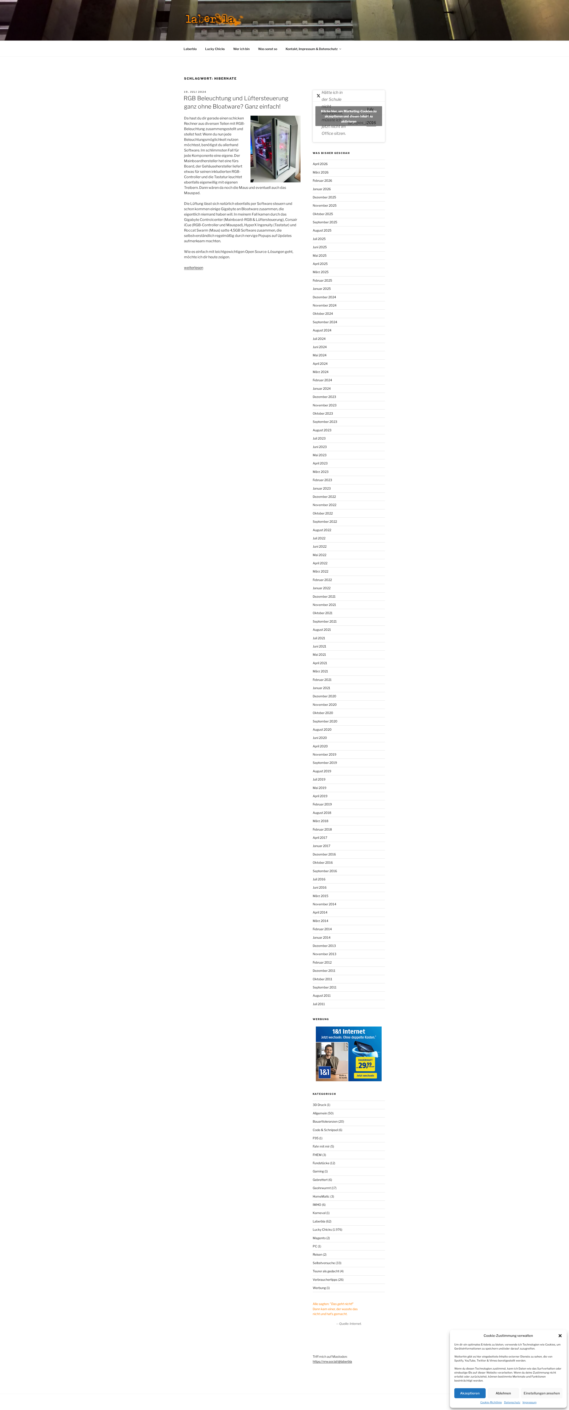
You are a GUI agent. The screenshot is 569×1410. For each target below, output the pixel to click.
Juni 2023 (320, 447)
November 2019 (324, 754)
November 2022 (324, 505)
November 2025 (325, 205)
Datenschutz (512, 1402)
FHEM (317, 1155)
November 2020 (325, 704)
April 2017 (320, 837)
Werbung (319, 1288)
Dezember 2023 (324, 397)
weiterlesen (193, 268)
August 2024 (322, 330)
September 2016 (325, 871)
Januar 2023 (322, 488)
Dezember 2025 (324, 197)
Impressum (530, 1402)
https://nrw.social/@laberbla (332, 1361)
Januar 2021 (321, 688)
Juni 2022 (320, 546)
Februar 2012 (322, 962)
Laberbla (190, 49)
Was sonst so (267, 49)
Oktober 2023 (323, 413)
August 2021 (322, 629)
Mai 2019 (319, 788)
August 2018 (322, 813)
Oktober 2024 (323, 313)
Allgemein (320, 1113)
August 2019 (322, 771)
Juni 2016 (320, 887)
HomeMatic (321, 1196)
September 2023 (325, 422)
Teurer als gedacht (326, 1271)
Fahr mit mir (321, 1146)
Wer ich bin (241, 49)
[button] (560, 1335)
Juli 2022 (319, 538)
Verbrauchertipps (325, 1279)
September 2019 (325, 763)
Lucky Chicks (215, 49)
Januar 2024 (322, 388)
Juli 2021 (319, 638)
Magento (319, 1238)
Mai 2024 (320, 355)
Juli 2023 (319, 438)
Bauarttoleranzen (325, 1121)
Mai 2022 (319, 555)
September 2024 (325, 322)
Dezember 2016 (324, 854)
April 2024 (320, 363)
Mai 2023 (320, 455)
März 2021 (320, 671)
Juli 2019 (319, 779)
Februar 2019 (322, 804)
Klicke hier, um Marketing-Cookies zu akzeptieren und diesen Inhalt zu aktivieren (349, 116)
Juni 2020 (320, 738)
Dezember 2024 (324, 297)
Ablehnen (503, 1393)
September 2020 (325, 721)
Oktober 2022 (323, 513)
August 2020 (322, 729)
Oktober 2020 (323, 713)
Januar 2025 (322, 288)
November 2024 (325, 305)
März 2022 (320, 571)
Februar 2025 (322, 280)
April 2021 (320, 663)
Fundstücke (321, 1163)
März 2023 (321, 472)
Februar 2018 (322, 829)
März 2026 (321, 172)
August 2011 (322, 995)
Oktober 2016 (323, 862)
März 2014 (320, 921)
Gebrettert (320, 1180)
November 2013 (324, 954)
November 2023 (325, 405)
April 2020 (320, 746)
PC (315, 1246)
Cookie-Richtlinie (491, 1402)
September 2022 (325, 521)
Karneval (319, 1213)
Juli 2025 (319, 239)
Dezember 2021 (324, 596)
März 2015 (320, 896)
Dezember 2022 (324, 496)
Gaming (318, 1171)
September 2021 (325, 621)
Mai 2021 (319, 654)
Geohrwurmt (322, 1188)
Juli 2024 (319, 339)
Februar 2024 (322, 380)
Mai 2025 (320, 255)
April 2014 (320, 912)
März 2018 (320, 821)
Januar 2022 (322, 588)
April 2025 (320, 264)
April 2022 (320, 563)
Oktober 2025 (323, 214)
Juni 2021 (319, 646)
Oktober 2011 (322, 979)
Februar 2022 (322, 580)
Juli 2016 (319, 879)
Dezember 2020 (324, 696)
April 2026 (320, 164)
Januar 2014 (322, 937)
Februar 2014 (322, 929)
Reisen (317, 1254)
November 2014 (324, 904)
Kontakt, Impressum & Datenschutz (312, 49)
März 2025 (321, 272)
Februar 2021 (322, 680)
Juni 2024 (320, 347)
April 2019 (320, 796)
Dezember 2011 (324, 970)
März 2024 (321, 372)
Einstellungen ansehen (542, 1393)
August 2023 (322, 430)
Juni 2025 (320, 247)
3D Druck (319, 1105)
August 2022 (322, 530)
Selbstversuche (324, 1263)
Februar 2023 (322, 480)
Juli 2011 (319, 1004)
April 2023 (320, 463)
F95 (316, 1138)
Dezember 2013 (324, 946)
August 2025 (322, 230)
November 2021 (324, 605)
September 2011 (325, 987)
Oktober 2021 (323, 613)
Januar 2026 (322, 189)
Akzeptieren (470, 1393)
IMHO (317, 1204)
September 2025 (325, 222)
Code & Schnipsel (325, 1130)
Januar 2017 (321, 846)
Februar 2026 (322, 180)
